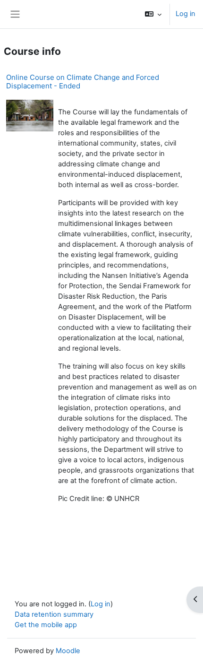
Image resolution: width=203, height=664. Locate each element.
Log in (185, 13)
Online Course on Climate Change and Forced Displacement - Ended (82, 81)
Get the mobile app (46, 625)
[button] (153, 14)
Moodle (68, 651)
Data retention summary (54, 614)
